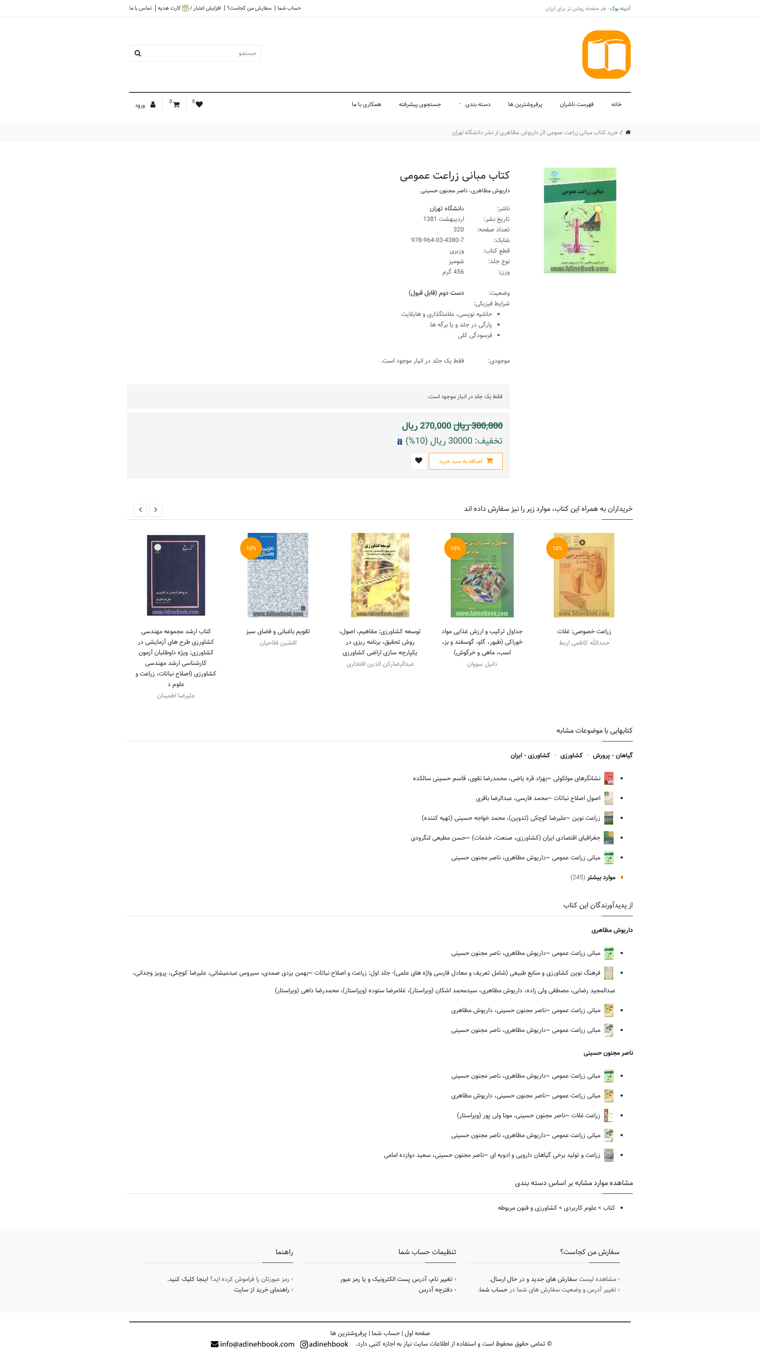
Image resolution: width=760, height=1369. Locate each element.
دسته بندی (477, 104)
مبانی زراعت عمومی (577, 857)
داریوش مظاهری (490, 190)
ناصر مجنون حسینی (444, 190)
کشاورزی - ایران (530, 755)
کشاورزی (571, 755)
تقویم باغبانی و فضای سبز (278, 631)
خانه (616, 104)
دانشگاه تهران (447, 208)
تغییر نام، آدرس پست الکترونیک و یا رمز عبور (396, 1279)
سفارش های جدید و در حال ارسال (534, 1279)
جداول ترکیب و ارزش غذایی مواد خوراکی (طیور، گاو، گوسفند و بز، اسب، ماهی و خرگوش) (482, 642)
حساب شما (289, 8)
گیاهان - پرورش (613, 755)
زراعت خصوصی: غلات (584, 631)
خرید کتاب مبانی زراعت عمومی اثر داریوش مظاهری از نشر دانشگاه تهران (535, 132)
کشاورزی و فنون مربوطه (527, 1208)
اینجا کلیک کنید (188, 1279)
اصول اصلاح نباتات (578, 798)
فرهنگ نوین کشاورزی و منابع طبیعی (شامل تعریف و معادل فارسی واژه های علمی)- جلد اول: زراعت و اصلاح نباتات (458, 973)
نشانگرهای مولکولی (577, 778)
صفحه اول (417, 1333)
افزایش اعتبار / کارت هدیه (189, 8)
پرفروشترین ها (525, 104)
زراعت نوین (587, 818)
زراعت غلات (586, 1115)
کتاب (609, 1208)
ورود (140, 105)
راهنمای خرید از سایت (261, 1290)
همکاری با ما (366, 104)
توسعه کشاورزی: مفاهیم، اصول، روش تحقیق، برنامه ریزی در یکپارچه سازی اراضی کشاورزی (380, 642)
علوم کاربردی (580, 1208)
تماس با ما (140, 8)
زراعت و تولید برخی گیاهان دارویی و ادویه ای (546, 1155)
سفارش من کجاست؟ (249, 8)
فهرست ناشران (577, 104)
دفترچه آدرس (436, 1290)
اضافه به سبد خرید (461, 461)
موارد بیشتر (601, 877)
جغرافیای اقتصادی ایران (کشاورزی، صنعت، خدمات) (537, 838)
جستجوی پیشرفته (420, 104)
